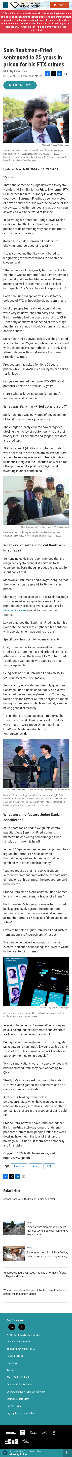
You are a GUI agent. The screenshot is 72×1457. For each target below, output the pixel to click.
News (35, 1166)
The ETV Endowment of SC (21, 1349)
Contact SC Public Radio (19, 1384)
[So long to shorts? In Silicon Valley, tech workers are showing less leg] (14, 1253)
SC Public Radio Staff (18, 1399)
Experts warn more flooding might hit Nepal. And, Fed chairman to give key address (47, 1230)
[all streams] (67, 1453)
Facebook (12, 1363)
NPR (49, 1166)
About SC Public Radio (18, 1377)
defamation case (14, 610)
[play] (5, 1453)
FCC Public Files (15, 1356)
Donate (61, 4)
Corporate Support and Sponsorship (26, 1392)
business (19, 1166)
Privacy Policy (14, 1406)
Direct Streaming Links (18, 1341)
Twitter (10, 1370)
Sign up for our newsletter (20, 1413)
